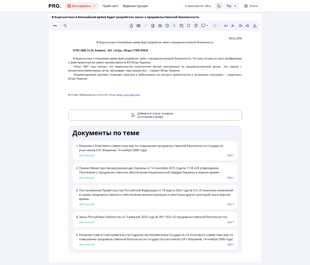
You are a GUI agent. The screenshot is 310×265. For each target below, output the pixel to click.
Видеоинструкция (135, 6)
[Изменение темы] (219, 6)
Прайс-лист (111, 6)
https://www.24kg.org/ (128, 94)
